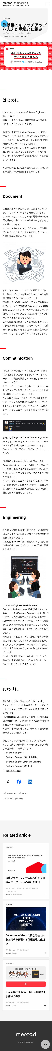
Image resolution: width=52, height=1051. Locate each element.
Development (11, 33)
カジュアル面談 (13, 770)
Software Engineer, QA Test (19, 766)
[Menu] (47, 4)
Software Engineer (14, 752)
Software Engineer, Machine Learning (23, 761)
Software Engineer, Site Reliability (21, 757)
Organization (26, 33)
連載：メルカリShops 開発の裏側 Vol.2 (22, 120)
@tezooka (7, 116)
